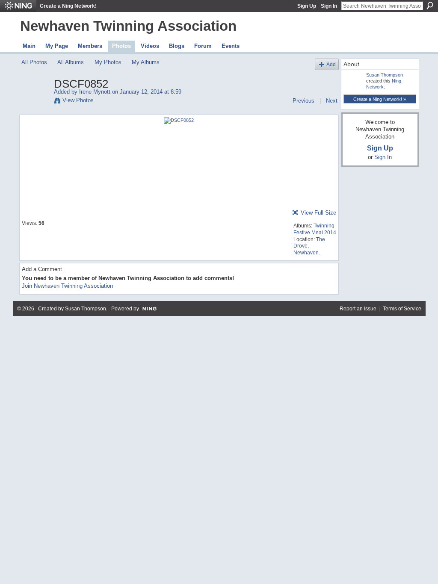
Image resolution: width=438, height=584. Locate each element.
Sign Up (306, 6)
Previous (303, 100)
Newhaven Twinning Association (128, 26)
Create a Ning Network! (68, 6)
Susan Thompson (384, 74)
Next (331, 100)
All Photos (34, 62)
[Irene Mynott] (35, 101)
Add (331, 64)
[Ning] (18, 6)
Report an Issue (358, 309)
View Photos (78, 100)
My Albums (146, 62)
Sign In (329, 6)
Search (429, 5)
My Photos (108, 62)
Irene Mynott (94, 91)
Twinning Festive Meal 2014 (314, 229)
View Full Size (318, 212)
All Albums (70, 62)
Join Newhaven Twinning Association (67, 286)
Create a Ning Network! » (379, 99)
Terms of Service (402, 309)
